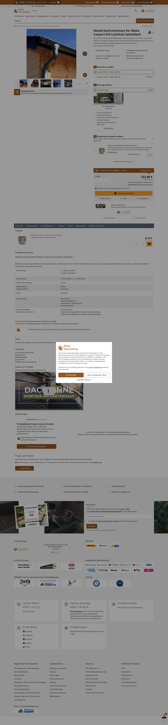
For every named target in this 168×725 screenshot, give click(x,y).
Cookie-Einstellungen (95, 367)
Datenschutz (80, 380)
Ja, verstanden (71, 375)
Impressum (88, 380)
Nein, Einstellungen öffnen (97, 375)
